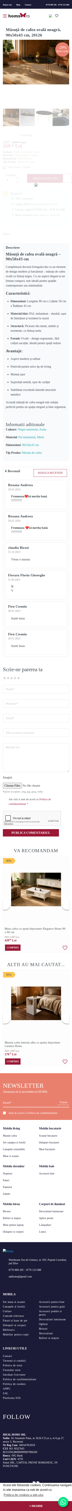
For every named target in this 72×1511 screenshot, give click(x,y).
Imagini (7, 777)
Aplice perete (46, 1218)
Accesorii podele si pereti (50, 1313)
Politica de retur (12, 1365)
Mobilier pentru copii (16, 1334)
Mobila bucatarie (50, 1128)
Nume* (10, 689)
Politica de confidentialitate (42, 1113)
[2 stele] (8, 678)
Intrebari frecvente (14, 1374)
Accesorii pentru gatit (52, 1306)
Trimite (63, 1102)
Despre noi (7, 5)
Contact (28, 5)
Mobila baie (46, 1166)
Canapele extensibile (14, 1149)
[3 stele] (11, 678)
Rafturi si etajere (12, 1218)
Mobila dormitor (14, 1166)
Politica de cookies (14, 1384)
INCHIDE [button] (37, 1506)
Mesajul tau (13, 747)
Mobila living (11, 1128)
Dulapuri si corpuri (13, 1231)
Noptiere (7, 1173)
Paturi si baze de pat (15, 1320)
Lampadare (45, 1225)
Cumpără (13, 947)
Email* (10, 718)
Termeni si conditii (14, 1360)
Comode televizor (13, 1315)
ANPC (7, 1388)
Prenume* (12, 703)
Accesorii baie (46, 1173)
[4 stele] (15, 678)
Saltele (6, 1193)
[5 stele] (18, 678)
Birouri (7, 1211)
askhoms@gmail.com (20, 1276)
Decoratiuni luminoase (51, 1211)
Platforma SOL (12, 1398)
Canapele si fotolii (14, 1306)
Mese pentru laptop (13, 1225)
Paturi (6, 1180)
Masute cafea (10, 1135)
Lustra (42, 1231)
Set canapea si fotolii (14, 1142)
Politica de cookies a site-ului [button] (23, 1495)
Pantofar (7, 1187)
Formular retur (12, 1370)
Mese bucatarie (47, 1149)
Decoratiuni (46, 1333)
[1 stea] (4, 678)
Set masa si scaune (14, 1302)
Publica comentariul (31, 832)
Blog (18, 5)
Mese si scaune (11, 1156)
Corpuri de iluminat (52, 1204)
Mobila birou (11, 1204)
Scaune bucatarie (48, 1135)
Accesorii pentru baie (52, 1302)
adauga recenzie (50, 472)
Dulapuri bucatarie (49, 1142)
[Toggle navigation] (5, 15)
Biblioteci (9, 1329)
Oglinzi (43, 1324)
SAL (5, 1393)
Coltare (7, 1311)
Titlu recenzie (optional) (20, 732)
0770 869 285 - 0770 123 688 (57, 5)
